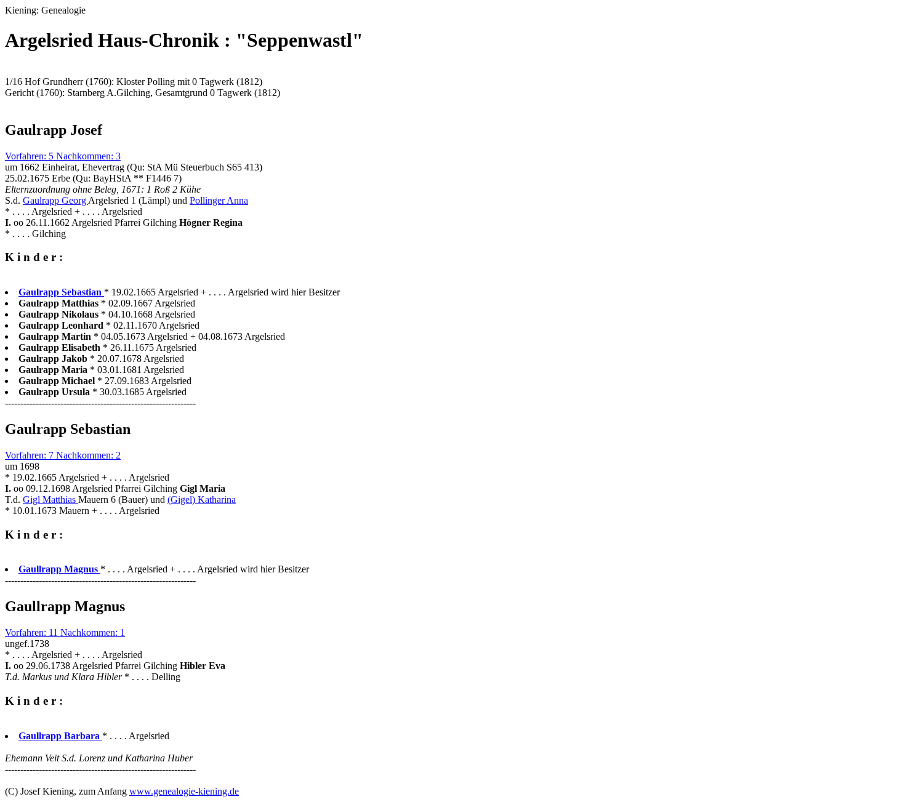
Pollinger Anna (219, 200)
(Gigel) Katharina (201, 499)
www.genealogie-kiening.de (184, 791)
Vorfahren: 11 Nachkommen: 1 (65, 632)
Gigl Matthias (50, 499)
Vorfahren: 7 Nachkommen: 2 (63, 455)
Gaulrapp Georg (55, 200)
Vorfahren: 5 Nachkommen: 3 (63, 156)
